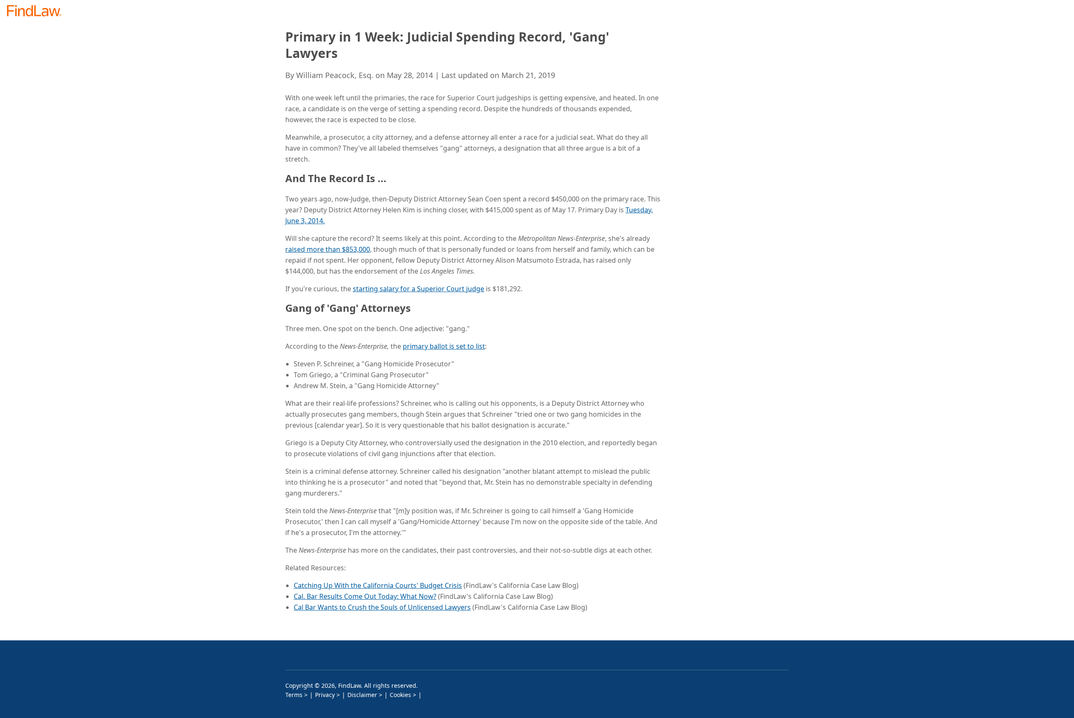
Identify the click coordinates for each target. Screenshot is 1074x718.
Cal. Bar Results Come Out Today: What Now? (365, 596)
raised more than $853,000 (327, 249)
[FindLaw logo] (37, 11)
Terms (293, 695)
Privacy (325, 695)
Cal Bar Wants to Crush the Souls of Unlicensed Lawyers (382, 607)
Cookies (400, 695)
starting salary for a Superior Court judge (418, 288)
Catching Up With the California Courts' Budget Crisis (378, 585)
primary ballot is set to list (444, 346)
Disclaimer (362, 695)
